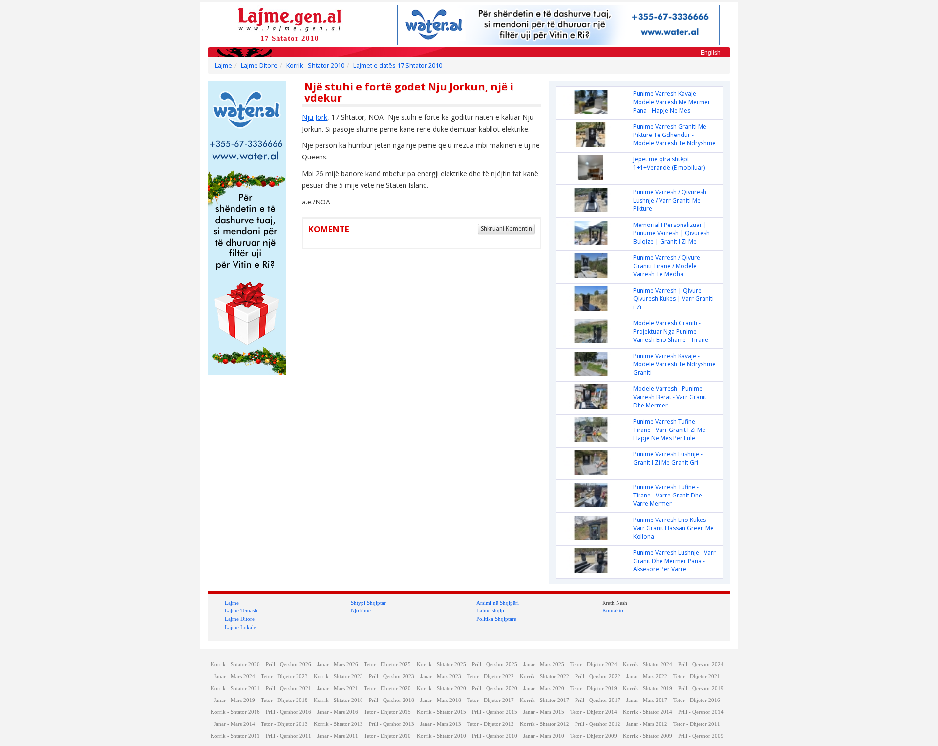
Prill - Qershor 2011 (288, 736)
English (711, 52)
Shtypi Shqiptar (368, 603)
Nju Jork (314, 117)
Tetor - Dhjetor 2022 (490, 676)
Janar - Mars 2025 (543, 664)
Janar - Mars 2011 (337, 736)
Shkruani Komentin (506, 229)
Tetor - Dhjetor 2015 (387, 712)
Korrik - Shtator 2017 (544, 700)
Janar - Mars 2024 (234, 676)
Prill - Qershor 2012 (597, 724)
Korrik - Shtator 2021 (235, 688)
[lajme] (290, 18)
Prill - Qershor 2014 (701, 712)
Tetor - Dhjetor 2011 (696, 724)
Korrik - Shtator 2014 (647, 712)
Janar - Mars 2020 (543, 688)
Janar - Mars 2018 (440, 700)
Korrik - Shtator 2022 (544, 676)
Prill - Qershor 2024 (701, 664)
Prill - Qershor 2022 (597, 676)
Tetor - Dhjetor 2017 (490, 700)
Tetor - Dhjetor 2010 (387, 736)
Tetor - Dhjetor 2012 (490, 724)
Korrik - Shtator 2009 (647, 736)
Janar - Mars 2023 (440, 676)
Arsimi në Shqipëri (497, 603)
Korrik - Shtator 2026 (235, 664)
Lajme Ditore (259, 65)
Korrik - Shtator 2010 (315, 65)
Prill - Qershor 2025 (494, 664)
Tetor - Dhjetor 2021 (696, 676)
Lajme (223, 65)
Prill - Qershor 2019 (701, 688)
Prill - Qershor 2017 (597, 700)
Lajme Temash (241, 610)
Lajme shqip (490, 610)
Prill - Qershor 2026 (288, 664)
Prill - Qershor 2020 (494, 688)
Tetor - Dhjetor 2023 (284, 676)
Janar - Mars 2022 (646, 676)
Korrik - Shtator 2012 (544, 724)
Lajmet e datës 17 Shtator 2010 (397, 65)
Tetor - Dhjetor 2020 (387, 688)
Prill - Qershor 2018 (391, 700)
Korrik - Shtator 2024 (647, 664)
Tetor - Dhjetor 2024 (593, 664)
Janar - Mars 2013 (440, 724)
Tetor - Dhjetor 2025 (387, 664)
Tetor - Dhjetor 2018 (284, 700)
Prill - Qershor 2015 (494, 712)
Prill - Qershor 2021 (288, 688)
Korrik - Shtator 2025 (441, 664)
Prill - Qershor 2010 (494, 736)
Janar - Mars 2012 (646, 724)
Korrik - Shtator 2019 (647, 688)
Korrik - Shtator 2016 (235, 712)
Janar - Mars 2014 (234, 724)
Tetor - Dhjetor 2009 (593, 736)
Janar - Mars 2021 (337, 688)
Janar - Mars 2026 (337, 664)
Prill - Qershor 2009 (701, 736)
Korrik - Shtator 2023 (338, 676)
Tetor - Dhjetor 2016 (696, 700)
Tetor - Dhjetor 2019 (593, 688)
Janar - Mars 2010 (543, 736)
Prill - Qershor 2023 (391, 676)
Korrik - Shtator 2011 (235, 736)
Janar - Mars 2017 (646, 700)
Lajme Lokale (240, 627)
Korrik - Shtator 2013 (338, 724)
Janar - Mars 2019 (234, 700)
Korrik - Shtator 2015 (441, 712)
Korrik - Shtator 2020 (441, 688)
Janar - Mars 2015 (543, 712)
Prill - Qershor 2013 (391, 724)
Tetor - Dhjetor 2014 (593, 712)
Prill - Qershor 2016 (288, 712)
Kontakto (612, 610)
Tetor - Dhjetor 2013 (284, 724)
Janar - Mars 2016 (337, 712)
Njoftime (361, 610)
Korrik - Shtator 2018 (338, 700)
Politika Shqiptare (496, 619)
